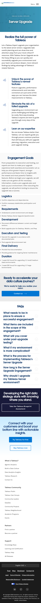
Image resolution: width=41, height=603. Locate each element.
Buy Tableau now (20, 448)
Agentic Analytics (11, 465)
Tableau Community (13, 487)
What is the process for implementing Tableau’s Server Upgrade (18, 359)
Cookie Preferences (28, 579)
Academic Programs (12, 514)
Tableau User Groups (12, 495)
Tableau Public (10, 491)
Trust (8, 571)
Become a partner (11, 533)
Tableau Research (11, 476)
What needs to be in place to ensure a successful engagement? (18, 316)
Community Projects (12, 506)
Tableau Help (9, 552)
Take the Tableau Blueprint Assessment (20, 407)
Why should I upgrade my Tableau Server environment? (16, 379)
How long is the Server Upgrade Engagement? (17, 369)
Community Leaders (12, 499)
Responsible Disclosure (13, 579)
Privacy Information (28, 575)
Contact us (18, 293)
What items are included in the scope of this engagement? (18, 328)
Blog (13, 571)
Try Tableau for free (20, 440)
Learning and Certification (14, 549)
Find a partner (10, 529)
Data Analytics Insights (13, 472)
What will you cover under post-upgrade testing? (15, 339)
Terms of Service (15, 575)
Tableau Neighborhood (13, 510)
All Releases (9, 556)
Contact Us (8, 480)
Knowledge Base (10, 545)
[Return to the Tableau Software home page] (9, 2)
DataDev (8, 503)
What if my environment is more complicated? (17, 349)
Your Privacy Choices (22, 584)
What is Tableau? (11, 461)
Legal (7, 575)
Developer (20, 571)
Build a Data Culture (12, 468)
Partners (8, 525)
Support (8, 541)
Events (7, 518)
